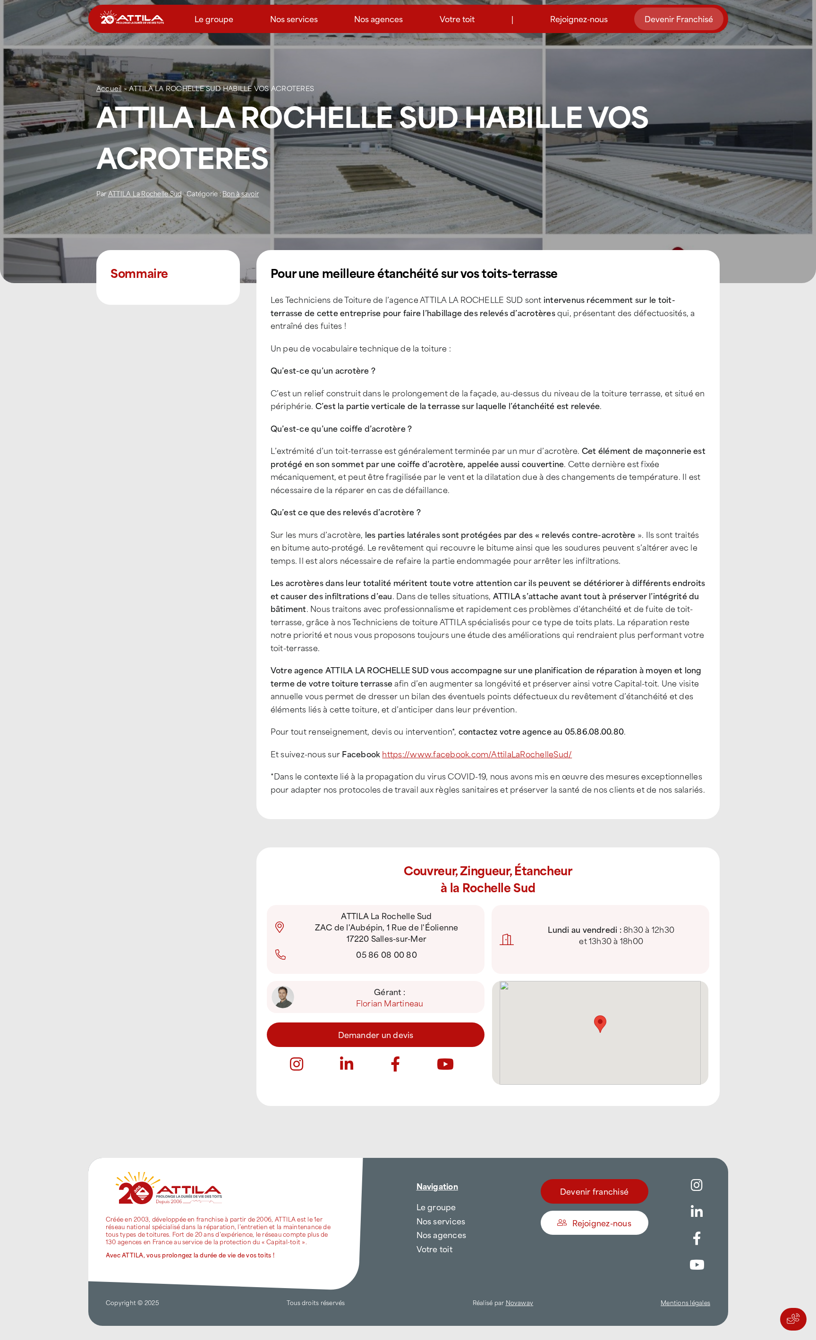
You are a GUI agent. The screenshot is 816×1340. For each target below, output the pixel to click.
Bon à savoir (240, 193)
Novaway (520, 1302)
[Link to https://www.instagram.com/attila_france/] (296, 1064)
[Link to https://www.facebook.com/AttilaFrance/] (697, 1238)
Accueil (109, 88)
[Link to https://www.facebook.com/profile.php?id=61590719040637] (395, 1064)
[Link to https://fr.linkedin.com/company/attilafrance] (346, 1064)
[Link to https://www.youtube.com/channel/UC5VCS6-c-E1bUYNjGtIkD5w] (445, 1064)
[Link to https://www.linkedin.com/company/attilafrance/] (697, 1212)
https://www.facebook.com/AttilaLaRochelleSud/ (477, 753)
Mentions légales (685, 1302)
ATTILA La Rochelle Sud (145, 193)
